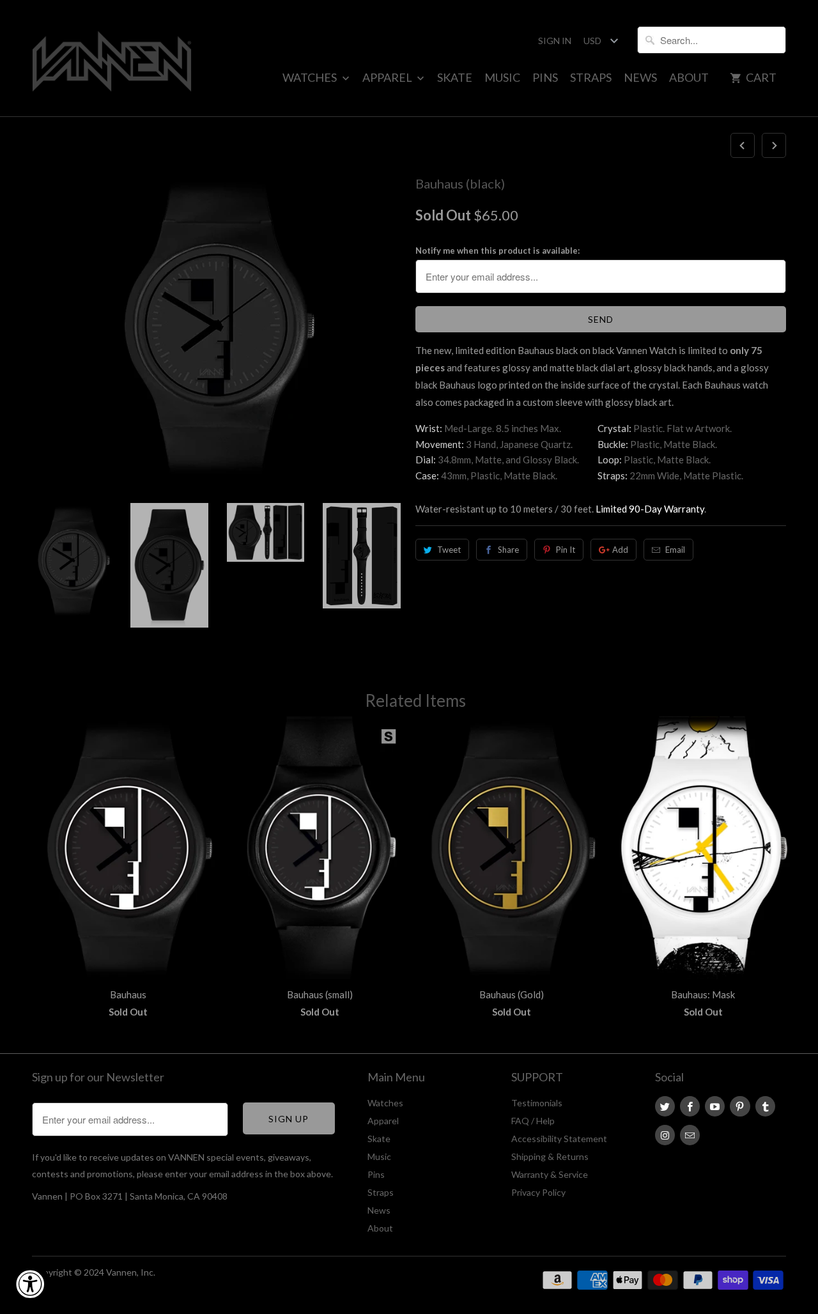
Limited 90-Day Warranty (650, 508)
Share (508, 550)
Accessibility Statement (559, 1138)
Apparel (388, 77)
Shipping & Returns (550, 1156)
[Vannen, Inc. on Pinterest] (740, 1106)
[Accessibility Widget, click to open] (30, 1284)
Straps (591, 77)
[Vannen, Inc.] (112, 58)
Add (620, 550)
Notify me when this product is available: (497, 250)
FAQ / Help (533, 1120)
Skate (454, 77)
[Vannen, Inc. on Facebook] (690, 1106)
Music (502, 77)
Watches (310, 77)
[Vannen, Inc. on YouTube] (715, 1106)
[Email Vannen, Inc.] (690, 1135)
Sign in (554, 40)
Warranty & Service (549, 1174)
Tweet (449, 550)
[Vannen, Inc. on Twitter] (665, 1106)
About (689, 77)
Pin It (565, 550)
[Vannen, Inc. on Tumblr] (765, 1106)
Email (675, 550)
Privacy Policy (538, 1192)
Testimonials (536, 1102)
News (640, 77)
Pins (545, 77)
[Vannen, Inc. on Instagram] (665, 1135)
